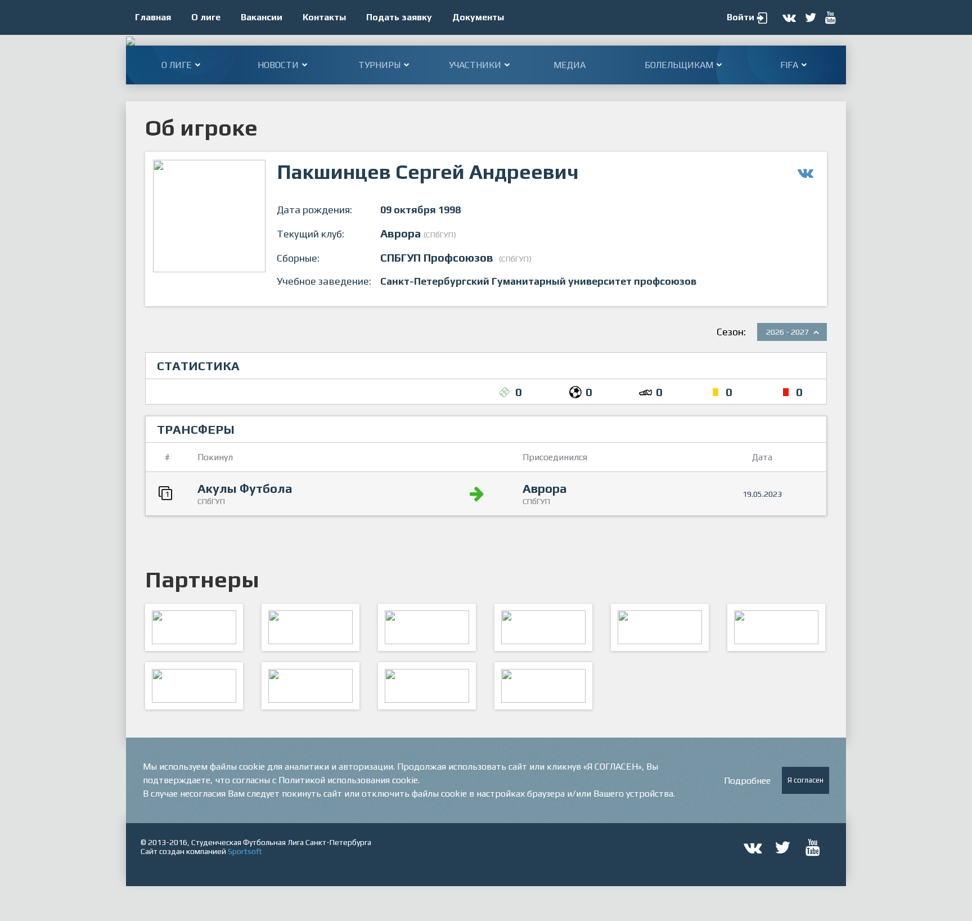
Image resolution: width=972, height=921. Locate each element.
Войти (740, 17)
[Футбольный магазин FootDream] (194, 685)
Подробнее (747, 780)
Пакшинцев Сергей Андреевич (428, 171)
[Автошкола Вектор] (776, 627)
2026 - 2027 (787, 331)
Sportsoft (245, 851)
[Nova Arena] (427, 627)
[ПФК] (543, 627)
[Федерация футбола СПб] (310, 627)
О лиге (205, 17)
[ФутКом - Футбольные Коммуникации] (543, 685)
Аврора (545, 488)
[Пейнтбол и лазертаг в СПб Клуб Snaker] (310, 685)
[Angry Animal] (660, 627)
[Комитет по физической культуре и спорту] (194, 627)
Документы (478, 17)
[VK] (427, 685)
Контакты (324, 17)
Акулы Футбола (244, 488)
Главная (153, 17)
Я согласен (806, 780)
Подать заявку (399, 17)
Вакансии (261, 17)
